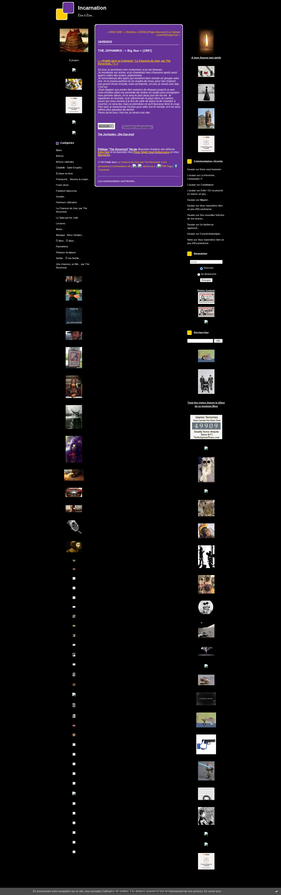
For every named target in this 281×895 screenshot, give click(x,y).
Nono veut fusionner (210, 169)
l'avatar (191, 169)
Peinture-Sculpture (66, 252)
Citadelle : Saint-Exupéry (69, 167)
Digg (169, 166)
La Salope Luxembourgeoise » (168, 33)
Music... (60, 229)
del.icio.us (147, 166)
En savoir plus (212, 891)
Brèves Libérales (65, 162)
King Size (104, 152)
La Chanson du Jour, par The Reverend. (138, 162)
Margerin (103, 154)
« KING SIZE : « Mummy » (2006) (126, 32)
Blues (59, 150)
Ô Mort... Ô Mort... (66, 240)
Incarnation (92, 8)
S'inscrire (208, 268)
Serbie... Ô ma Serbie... (68, 258)
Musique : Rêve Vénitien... (70, 235)
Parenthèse (62, 246)
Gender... (61, 196)
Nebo (190, 239)
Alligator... (205, 200)
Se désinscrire (208, 274)
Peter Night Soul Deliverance (152, 152)
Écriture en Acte (64, 173)
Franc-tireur (62, 185)
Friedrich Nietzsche (66, 191)
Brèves (60, 156)
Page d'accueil (157, 32)
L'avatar (191, 175)
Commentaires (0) (121, 166)
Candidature (207, 184)
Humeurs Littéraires (66, 202)
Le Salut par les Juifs (67, 217)
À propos (74, 60)
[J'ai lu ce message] (276, 891)
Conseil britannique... (211, 233)
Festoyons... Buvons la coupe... (73, 179)
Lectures (60, 223)
